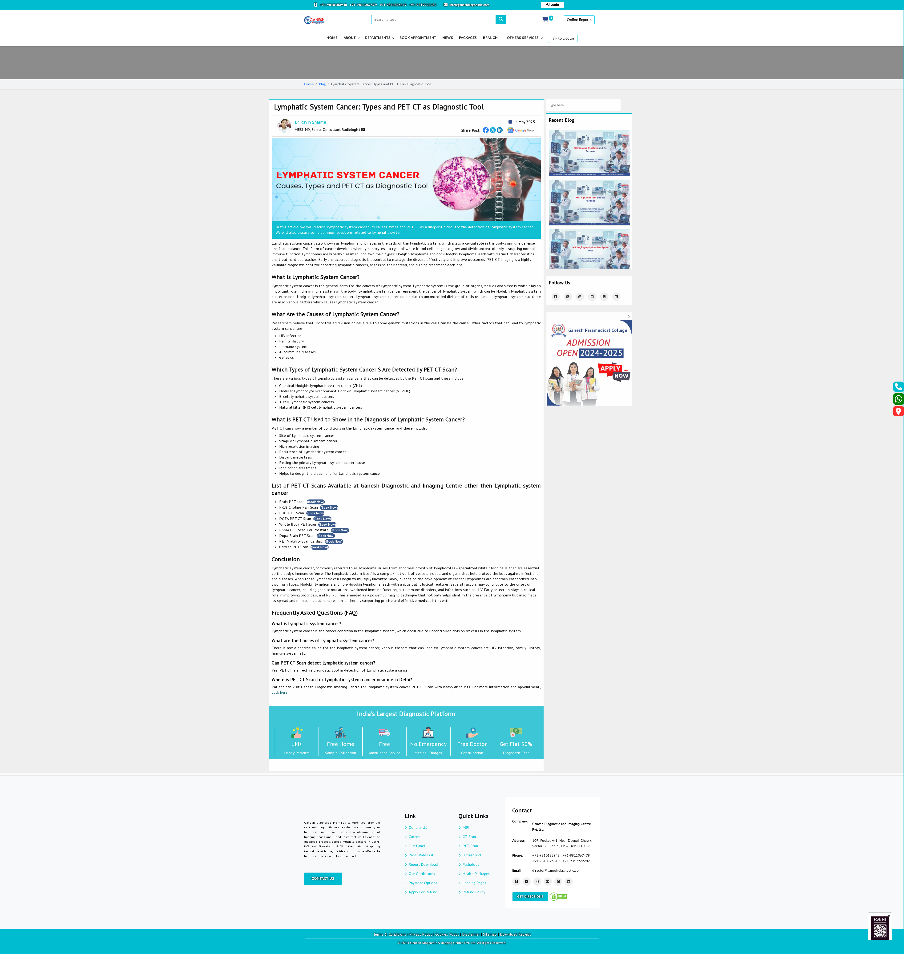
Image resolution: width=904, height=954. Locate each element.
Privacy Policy (420, 934)
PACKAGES (468, 38)
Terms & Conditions (389, 934)
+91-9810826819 (393, 5)
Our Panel (417, 846)
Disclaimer (471, 934)
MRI (466, 827)
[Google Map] (898, 413)
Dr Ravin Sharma (310, 122)
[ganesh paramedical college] (589, 323)
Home (309, 84)
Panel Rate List (421, 855)
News (447, 38)
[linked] (500, 130)
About (350, 38)
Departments (378, 38)
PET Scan (470, 846)
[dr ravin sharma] (362, 129)
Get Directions (530, 896)
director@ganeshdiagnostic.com (557, 870)
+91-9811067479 (364, 5)
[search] (501, 19)
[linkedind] (616, 297)
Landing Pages (474, 883)
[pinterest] (604, 297)
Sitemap (490, 934)
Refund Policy (474, 892)
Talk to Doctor (562, 38)
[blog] (589, 133)
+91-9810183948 (334, 5)
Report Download (423, 864)
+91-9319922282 (422, 5)
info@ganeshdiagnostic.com (469, 5)
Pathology (471, 864)
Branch (490, 38)
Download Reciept (515, 934)
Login (554, 4)
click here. (280, 692)
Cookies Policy (447, 934)
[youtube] (592, 297)
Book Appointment (418, 38)
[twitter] (493, 130)
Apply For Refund (423, 892)
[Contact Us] (898, 388)
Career (414, 837)
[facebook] (486, 130)
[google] (521, 130)
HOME (332, 38)
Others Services (523, 38)
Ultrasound (472, 855)
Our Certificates (422, 874)
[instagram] (580, 297)
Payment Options (423, 883)
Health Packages (476, 874)
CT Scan (469, 837)
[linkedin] (569, 882)
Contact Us (323, 878)
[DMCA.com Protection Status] (558, 896)
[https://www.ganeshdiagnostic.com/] (314, 20)
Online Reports (579, 20)
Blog (322, 84)
